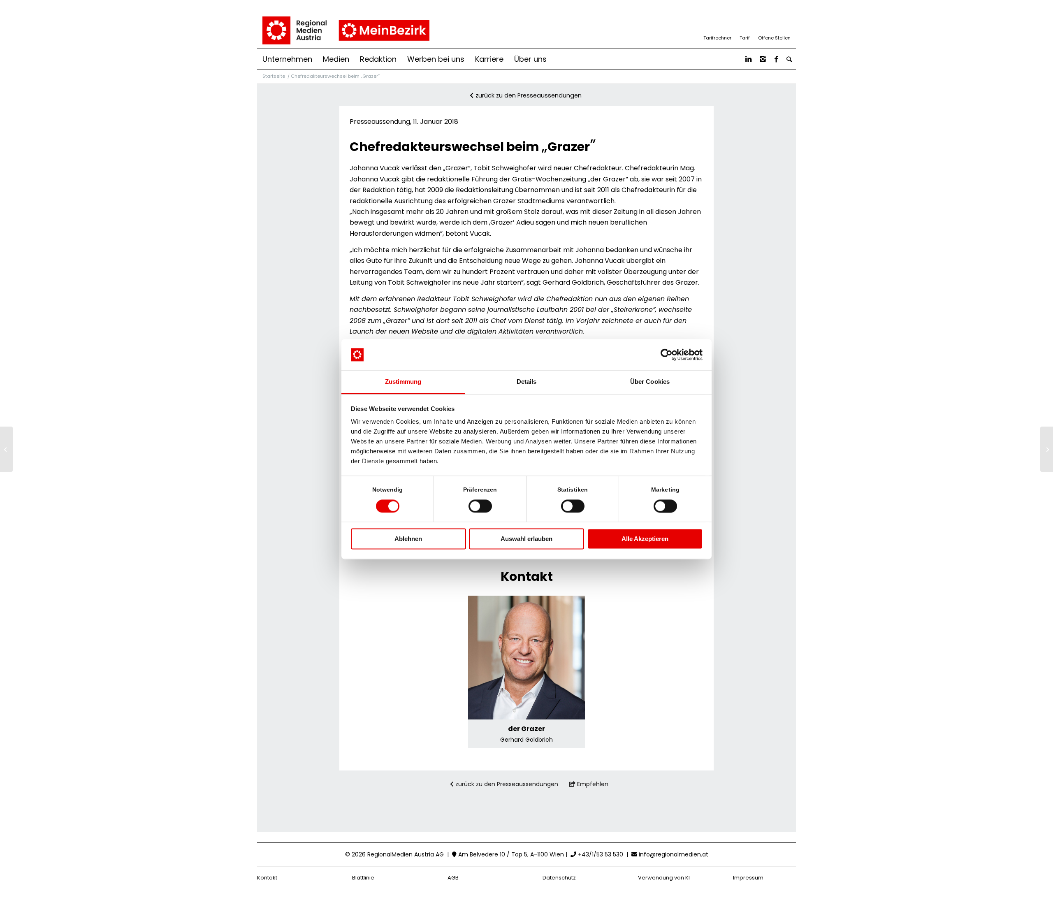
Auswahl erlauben (526, 539)
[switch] (480, 506)
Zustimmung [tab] (403, 381)
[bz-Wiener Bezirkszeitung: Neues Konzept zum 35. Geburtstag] (6, 449)
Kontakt (267, 878)
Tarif (745, 38)
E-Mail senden (527, 690)
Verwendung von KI (664, 878)
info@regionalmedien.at (673, 854)
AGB (453, 878)
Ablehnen (408, 539)
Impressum (748, 878)
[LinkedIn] (748, 59)
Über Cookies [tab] (650, 381)
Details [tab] (527, 381)
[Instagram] (762, 59)
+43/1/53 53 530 (599, 854)
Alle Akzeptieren (645, 539)
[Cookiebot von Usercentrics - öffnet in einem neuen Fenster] (667, 354)
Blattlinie (363, 878)
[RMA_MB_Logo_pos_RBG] (345, 30)
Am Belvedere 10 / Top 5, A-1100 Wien (510, 854)
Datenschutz (559, 878)
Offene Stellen (774, 38)
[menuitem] (287, 59)
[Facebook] (776, 59)
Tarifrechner (717, 38)
